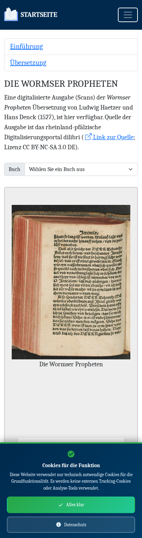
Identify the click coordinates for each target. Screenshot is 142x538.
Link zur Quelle (112, 137)
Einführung (26, 46)
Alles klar (75, 504)
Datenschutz (75, 524)
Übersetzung (28, 63)
